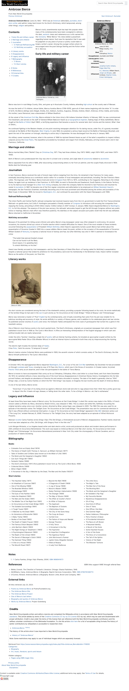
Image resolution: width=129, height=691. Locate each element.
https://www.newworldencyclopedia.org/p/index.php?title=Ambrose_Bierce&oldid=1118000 (55, 644)
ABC (99, 411)
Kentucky (26, 232)
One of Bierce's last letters (21, 596)
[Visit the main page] (15, 3)
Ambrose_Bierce (18, 628)
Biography (15, 649)
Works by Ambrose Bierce (21, 602)
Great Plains (28, 140)
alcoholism (105, 159)
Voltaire (112, 66)
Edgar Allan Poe (104, 68)
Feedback (51, 3)
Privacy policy (13, 663)
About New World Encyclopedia (14, 665)
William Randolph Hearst (103, 187)
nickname (42, 37)
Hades (46, 346)
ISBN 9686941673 (56, 559)
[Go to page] (126, 3)
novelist (18, 420)
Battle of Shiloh (25, 122)
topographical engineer (78, 120)
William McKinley (53, 227)
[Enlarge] (64, 96)
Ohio (111, 49)
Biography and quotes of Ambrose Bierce (27, 599)
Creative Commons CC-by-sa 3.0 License (61, 617)
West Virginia (44, 131)
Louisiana (21, 367)
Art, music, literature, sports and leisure (26, 652)
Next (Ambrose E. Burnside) (111, 16)
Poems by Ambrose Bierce (21, 589)
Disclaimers (13, 668)
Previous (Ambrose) (15, 16)
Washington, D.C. (49, 192)
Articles (34, 3)
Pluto (15, 348)
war (40, 313)
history (27, 627)
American (56, 21)
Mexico (110, 53)
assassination (31, 227)
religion (21, 26)
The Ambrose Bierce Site (20, 591)
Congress (76, 203)
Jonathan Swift (104, 66)
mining (48, 185)
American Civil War (31, 117)
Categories (13, 647)
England (59, 180)
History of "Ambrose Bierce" (22, 635)
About (42, 3)
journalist (73, 21)
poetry (36, 322)
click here (74, 621)
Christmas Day (47, 152)
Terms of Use (90, 673)
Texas (30, 367)
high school (87, 104)
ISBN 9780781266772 (85, 572)
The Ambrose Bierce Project (22, 594)
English (42, 317)
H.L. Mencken (104, 70)
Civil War (82, 365)
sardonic (46, 34)
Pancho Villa (13, 370)
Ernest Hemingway (105, 77)
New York (41, 185)
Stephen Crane (111, 75)
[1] (71, 422)
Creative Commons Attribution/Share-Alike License (39, 673)
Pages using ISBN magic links (22, 658)
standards (13, 617)
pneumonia (88, 159)
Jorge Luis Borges (105, 73)
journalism (19, 187)
